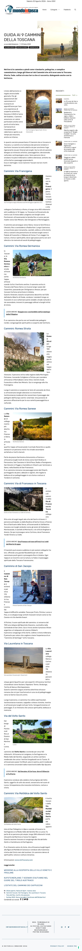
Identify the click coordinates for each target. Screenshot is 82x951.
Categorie (53, 10)
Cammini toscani (11, 893)
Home (44, 10)
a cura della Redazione (11, 44)
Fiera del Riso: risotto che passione (18, 895)
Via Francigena (23, 893)
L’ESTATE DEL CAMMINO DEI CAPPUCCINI (23, 885)
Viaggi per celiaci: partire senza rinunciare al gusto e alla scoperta (71, 160)
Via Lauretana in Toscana (37, 893)
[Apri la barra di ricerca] (75, 10)
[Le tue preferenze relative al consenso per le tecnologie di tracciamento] (78, 947)
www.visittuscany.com (24, 860)
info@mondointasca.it (17, 927)
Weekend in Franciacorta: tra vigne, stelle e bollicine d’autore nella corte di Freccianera (69, 117)
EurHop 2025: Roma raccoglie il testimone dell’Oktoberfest (26, 897)
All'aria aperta (10, 47)
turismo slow (34, 47)
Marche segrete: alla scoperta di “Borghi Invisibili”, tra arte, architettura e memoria (71, 133)
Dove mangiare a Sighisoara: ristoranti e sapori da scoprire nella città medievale (70, 147)
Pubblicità (67, 10)
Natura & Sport (22, 47)
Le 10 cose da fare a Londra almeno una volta (71, 103)
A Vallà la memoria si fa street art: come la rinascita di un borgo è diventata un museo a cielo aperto (71, 176)
